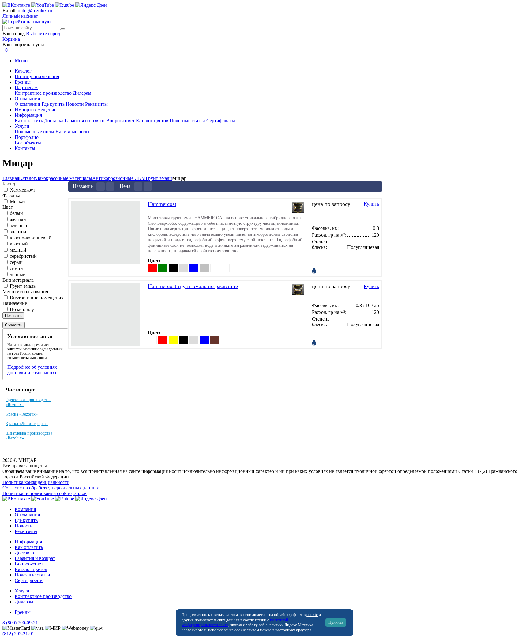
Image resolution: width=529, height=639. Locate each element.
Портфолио (27, 137)
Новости (75, 104)
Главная (10, 178)
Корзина (11, 39)
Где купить (53, 104)
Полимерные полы (34, 131)
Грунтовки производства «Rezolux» (28, 402)
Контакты (25, 148)
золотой (18, 231)
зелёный (18, 225)
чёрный (18, 274)
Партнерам (26, 87)
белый (16, 213)
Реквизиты (96, 104)
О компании (27, 98)
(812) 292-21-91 (18, 633)
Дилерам (82, 93)
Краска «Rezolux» (22, 414)
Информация (28, 115)
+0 (5, 50)
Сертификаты (220, 120)
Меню (21, 60)
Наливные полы (72, 131)
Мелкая (17, 201)
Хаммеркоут (22, 189)
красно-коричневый (30, 237)
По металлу (22, 309)
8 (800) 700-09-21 (20, 622)
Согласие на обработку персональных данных (50, 487)
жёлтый (18, 219)
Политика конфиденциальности (35, 482)
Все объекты (28, 142)
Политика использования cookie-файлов (44, 493)
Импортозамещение (35, 109)
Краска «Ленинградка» (27, 423)
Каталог (23, 71)
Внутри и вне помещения (36, 297)
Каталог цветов (152, 120)
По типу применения (37, 76)
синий (16, 268)
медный (18, 250)
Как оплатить (29, 120)
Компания (25, 509)
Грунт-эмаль (23, 286)
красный (19, 243)
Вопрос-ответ (120, 120)
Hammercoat (162, 204)
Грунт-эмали (159, 178)
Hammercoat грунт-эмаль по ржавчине (193, 286)
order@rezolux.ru (35, 10)
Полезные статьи (187, 120)
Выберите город (43, 33)
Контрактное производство (43, 93)
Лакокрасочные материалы (64, 178)
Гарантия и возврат (85, 120)
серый (16, 262)
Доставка (53, 120)
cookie (312, 615)
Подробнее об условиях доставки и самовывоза (32, 369)
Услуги (22, 126)
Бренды (23, 82)
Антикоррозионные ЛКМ (119, 178)
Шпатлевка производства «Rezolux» (29, 435)
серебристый (23, 256)
